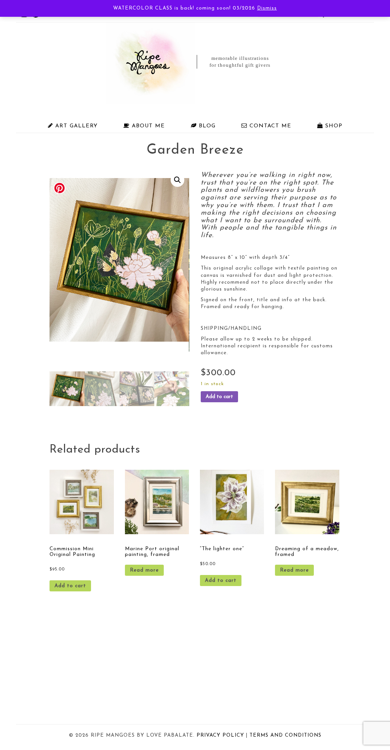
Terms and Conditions (285, 735)
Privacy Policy (220, 735)
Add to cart (219, 396)
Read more (144, 570)
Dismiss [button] (267, 8)
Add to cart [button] (70, 585)
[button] (177, 180)
